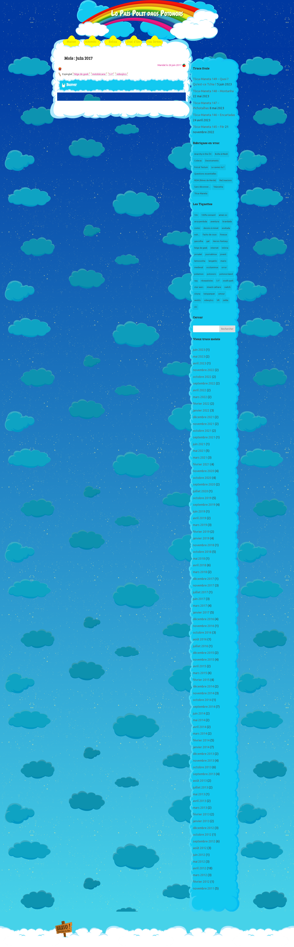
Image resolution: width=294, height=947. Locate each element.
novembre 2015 (203, 659)
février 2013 (201, 814)
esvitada (226, 228)
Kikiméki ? (92, 41)
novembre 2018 (203, 545)
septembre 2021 (204, 437)
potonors (211, 274)
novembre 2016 (203, 626)
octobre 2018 (202, 552)
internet (214, 248)
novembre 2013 (203, 760)
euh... (196, 234)
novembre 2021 (203, 424)
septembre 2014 (204, 707)
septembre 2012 (204, 841)
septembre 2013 (204, 774)
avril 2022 (199, 390)
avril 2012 (199, 868)
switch (227, 287)
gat (208, 241)
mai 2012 (199, 862)
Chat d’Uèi (134, 41)
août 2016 (200, 639)
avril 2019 (199, 518)
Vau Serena (154, 41)
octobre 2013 (202, 767)
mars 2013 (200, 808)
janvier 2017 (201, 612)
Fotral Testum (201, 167)
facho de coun (210, 234)
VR (218, 300)
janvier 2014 (201, 747)
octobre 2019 (202, 498)
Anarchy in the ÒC (203, 154)
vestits (197, 300)
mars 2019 (200, 525)
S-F (111, 74)
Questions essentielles (205, 174)
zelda (225, 300)
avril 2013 (199, 801)
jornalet (198, 254)
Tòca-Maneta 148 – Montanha (213, 91)
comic (197, 228)
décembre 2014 (203, 686)
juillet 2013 (200, 787)
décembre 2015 (203, 653)
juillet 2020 (200, 491)
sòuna (197, 294)
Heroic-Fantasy (220, 241)
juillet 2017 (200, 592)
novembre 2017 (203, 585)
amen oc (223, 215)
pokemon (198, 274)
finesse (223, 234)
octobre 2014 (202, 700)
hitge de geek (81, 74)
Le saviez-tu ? (217, 167)
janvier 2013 (201, 821)
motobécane (98, 74)
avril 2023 (199, 363)
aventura (214, 221)
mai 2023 (199, 356)
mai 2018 (199, 558)
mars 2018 (200, 572)
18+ (196, 215)
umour (221, 294)
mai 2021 (199, 451)
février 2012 (201, 882)
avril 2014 (199, 727)
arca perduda (200, 221)
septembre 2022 (204, 383)
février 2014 (201, 740)
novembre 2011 (203, 888)
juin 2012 (199, 855)
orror (224, 267)
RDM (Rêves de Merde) (205, 180)
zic (195, 307)
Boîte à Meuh (221, 154)
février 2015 (201, 680)
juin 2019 (199, 511)
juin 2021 (199, 444)
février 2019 (201, 532)
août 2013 (200, 781)
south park (228, 281)
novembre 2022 (203, 370)
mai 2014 (199, 720)
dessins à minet (210, 228)
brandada (227, 221)
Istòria (225, 248)
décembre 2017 (203, 579)
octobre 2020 (202, 478)
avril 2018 (199, 565)
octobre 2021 (202, 431)
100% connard (208, 215)
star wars (198, 287)
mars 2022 (200, 397)
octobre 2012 (202, 834)
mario (223, 261)
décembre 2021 (203, 417)
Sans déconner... (202, 187)
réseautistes (207, 281)
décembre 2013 (203, 754)
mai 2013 (199, 794)
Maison (71, 41)
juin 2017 (199, 599)
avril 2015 (199, 666)
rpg (196, 281)
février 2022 (201, 404)
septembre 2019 (204, 505)
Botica (113, 41)
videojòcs (122, 74)
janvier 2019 (201, 538)
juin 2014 (199, 713)
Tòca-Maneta (200, 193)
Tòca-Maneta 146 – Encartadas (214, 115)
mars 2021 (200, 457)
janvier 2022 (201, 410)
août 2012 (200, 848)
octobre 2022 (202, 377)
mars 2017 (200, 606)
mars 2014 (200, 733)
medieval (198, 267)
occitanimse (212, 267)
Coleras (198, 161)
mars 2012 (200, 875)
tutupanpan (209, 294)
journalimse (211, 254)
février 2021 (201, 464)
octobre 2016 (202, 632)
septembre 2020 (204, 484)
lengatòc (213, 261)
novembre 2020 (203, 471)
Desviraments (212, 161)
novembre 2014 (203, 693)
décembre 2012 (203, 828)
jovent (223, 254)
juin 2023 (199, 350)
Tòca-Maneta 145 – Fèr (208, 127)
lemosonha (199, 261)
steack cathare (214, 287)
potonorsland (226, 274)
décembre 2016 (203, 619)
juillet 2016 (200, 646)
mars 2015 (200, 673)
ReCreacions (225, 180)
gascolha (198, 241)
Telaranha (218, 187)
